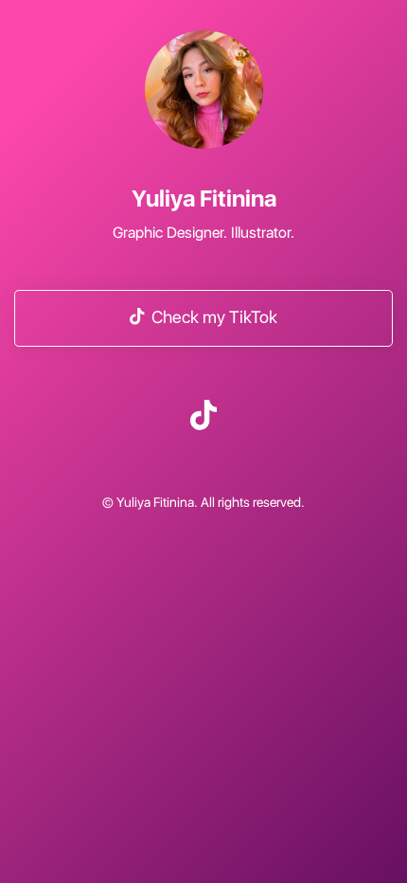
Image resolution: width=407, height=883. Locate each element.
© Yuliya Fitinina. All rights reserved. (203, 503)
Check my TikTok (212, 318)
